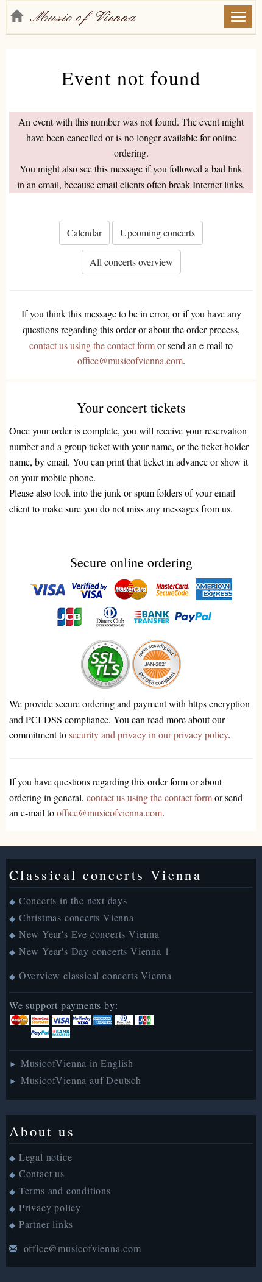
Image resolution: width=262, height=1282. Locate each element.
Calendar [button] (84, 232)
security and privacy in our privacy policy (148, 734)
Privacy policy (50, 1207)
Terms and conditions (65, 1190)
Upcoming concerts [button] (157, 232)
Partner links (46, 1223)
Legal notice (46, 1156)
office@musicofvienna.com (130, 360)
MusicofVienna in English (77, 1063)
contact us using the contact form (92, 345)
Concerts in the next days (73, 900)
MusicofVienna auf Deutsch (81, 1080)
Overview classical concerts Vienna (95, 975)
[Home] (16, 16)
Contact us (42, 1173)
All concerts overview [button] (131, 261)
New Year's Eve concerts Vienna (89, 933)
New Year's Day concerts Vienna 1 (94, 950)
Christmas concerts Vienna (76, 917)
